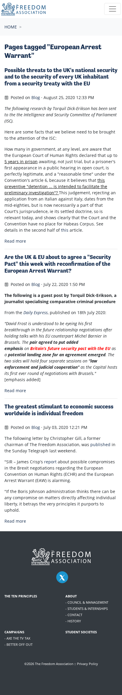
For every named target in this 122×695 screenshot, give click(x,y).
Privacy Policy (87, 663)
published (100, 444)
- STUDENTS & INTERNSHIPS (86, 608)
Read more (15, 241)
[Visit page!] (62, 577)
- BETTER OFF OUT (18, 644)
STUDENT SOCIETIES (81, 632)
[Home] (23, 9)
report (50, 462)
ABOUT (71, 596)
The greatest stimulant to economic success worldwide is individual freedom (58, 409)
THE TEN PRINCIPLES (20, 596)
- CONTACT (73, 615)
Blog (35, 97)
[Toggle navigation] (112, 9)
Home (10, 27)
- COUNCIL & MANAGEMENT (86, 602)
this (65, 230)
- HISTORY (73, 621)
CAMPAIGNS (14, 632)
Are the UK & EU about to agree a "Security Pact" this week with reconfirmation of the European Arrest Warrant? (57, 264)
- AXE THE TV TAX (17, 638)
